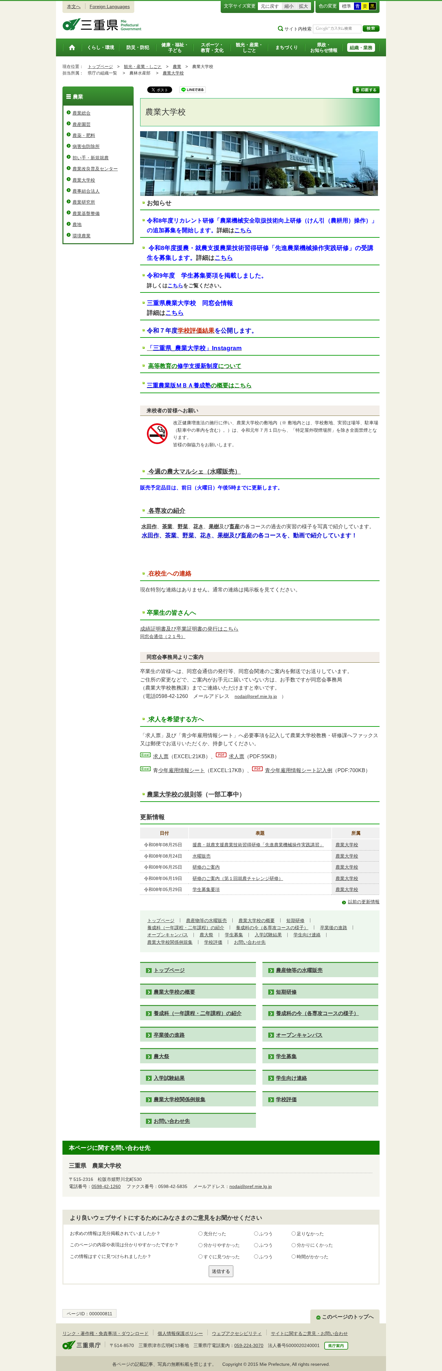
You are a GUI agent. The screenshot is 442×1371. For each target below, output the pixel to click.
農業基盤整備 (86, 213)
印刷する (366, 89)
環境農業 (81, 235)
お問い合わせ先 (250, 942)
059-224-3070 (248, 1345)
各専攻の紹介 (167, 510)
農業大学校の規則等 (174, 794)
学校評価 (213, 942)
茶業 (167, 526)
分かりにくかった (315, 1245)
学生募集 (234, 934)
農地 (77, 224)
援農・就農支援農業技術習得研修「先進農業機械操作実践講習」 (258, 844)
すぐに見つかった (222, 1256)
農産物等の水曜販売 (206, 920)
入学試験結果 (268, 934)
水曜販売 (202, 856)
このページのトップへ (348, 1317)
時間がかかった (312, 1256)
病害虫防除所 (86, 146)
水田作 (149, 526)
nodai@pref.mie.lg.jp (256, 696)
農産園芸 (81, 124)
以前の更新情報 (364, 901)
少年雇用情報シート (179, 770)
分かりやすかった (222, 1245)
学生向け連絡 (307, 934)
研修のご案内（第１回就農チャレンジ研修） (238, 878)
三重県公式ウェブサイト (102, 24)
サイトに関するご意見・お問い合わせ (309, 1333)
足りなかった (310, 1233)
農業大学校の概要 (256, 920)
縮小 (288, 6)
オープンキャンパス (167, 934)
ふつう (266, 1233)
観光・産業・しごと (143, 66)
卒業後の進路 (333, 927)
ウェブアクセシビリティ (237, 1333)
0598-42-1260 (106, 1186)
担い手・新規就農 (90, 157)
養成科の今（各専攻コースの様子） (272, 927)
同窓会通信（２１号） (162, 636)
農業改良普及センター (95, 168)
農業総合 (81, 113)
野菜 (183, 526)
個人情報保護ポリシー (180, 1333)
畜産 (234, 526)
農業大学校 (173, 73)
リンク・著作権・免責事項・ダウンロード (105, 1333)
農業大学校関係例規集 (170, 942)
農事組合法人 (86, 191)
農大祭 (206, 934)
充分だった (215, 1233)
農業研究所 (83, 202)
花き (198, 526)
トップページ (100, 66)
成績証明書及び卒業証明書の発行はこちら (189, 629)
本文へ (74, 6)
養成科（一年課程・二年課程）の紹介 (185, 927)
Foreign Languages (110, 6)
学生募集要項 (206, 889)
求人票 (161, 756)
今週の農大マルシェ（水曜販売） (195, 471)
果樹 (214, 526)
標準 (346, 6)
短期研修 (295, 920)
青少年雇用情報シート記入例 (298, 770)
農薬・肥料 (83, 135)
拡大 (303, 6)
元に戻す (270, 6)
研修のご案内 (206, 867)
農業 (177, 66)
